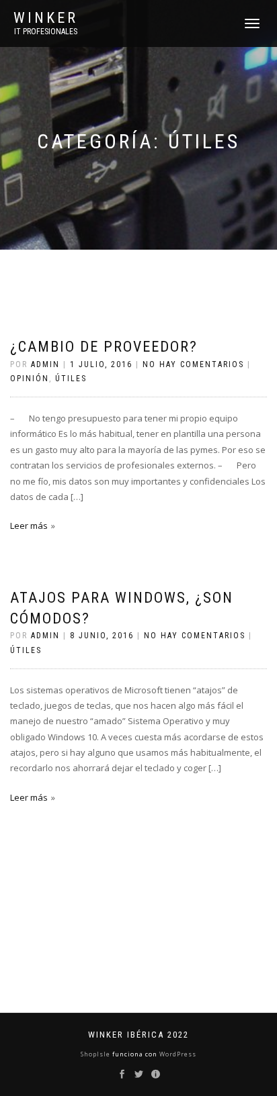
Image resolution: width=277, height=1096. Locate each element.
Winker (45, 18)
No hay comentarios (193, 364)
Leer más (29, 525)
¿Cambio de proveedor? (104, 346)
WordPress (176, 1054)
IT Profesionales (45, 31)
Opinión (29, 378)
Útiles (71, 378)
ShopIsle (96, 1054)
